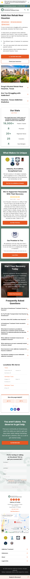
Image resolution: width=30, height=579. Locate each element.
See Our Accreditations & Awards (15, 183)
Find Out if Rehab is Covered (10, 6)
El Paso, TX (6, 388)
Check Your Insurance (15, 294)
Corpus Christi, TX (8, 370)
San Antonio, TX (7, 372)
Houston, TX (18, 370)
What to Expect (6, 24)
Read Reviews (6, 22)
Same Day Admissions (16, 22)
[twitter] (14, 500)
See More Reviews (15, 222)
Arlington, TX (7, 379)
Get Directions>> (15, 511)
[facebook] (11, 500)
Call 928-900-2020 (15, 442)
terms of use (24, 479)
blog (18, 499)
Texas (6, 367)
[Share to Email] (18, 409)
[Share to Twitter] (11, 409)
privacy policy (11, 480)
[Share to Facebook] (15, 409)
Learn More (14, 113)
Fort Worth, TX (7, 381)
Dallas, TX (18, 379)
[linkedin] (16, 500)
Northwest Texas (9, 385)
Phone (4, 473)
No (22, 401)
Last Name (5, 468)
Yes (10, 401)
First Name (5, 462)
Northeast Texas (9, 376)
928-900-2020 (21, 6)
